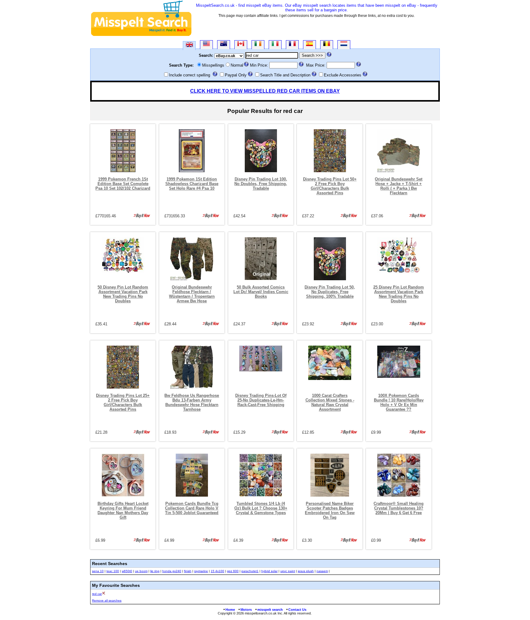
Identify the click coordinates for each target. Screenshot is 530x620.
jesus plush (306, 571)
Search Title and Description (285, 75)
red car (97, 593)
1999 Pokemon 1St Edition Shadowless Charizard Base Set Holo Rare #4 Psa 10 (191, 184)
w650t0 (127, 571)
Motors (246, 609)
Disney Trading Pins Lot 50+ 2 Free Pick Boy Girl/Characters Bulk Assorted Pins (330, 186)
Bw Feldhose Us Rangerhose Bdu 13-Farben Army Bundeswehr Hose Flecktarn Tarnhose (191, 402)
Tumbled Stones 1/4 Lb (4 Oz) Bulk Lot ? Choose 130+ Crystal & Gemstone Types (260, 508)
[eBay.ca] (240, 44)
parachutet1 (250, 571)
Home (230, 609)
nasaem (322, 571)
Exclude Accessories (342, 75)
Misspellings (213, 65)
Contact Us (297, 609)
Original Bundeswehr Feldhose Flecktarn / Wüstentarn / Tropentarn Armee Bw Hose (192, 294)
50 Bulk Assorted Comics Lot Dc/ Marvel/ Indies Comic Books (260, 292)
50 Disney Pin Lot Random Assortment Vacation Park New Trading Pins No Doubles (123, 294)
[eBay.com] (206, 44)
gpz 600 (233, 571)
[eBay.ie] (258, 44)
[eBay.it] (275, 44)
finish (187, 571)
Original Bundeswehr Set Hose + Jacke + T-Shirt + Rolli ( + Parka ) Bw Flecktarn (398, 186)
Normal (237, 65)
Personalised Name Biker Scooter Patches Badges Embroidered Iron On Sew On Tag (330, 510)
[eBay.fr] (292, 44)
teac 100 (112, 571)
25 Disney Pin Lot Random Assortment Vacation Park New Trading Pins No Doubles (398, 294)
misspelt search (270, 609)
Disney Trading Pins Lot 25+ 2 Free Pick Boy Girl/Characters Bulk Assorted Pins (123, 402)
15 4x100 (217, 571)
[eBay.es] (309, 44)
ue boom (141, 571)
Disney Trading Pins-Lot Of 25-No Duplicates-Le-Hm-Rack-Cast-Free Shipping (260, 400)
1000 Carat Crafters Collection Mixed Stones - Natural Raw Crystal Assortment (329, 402)
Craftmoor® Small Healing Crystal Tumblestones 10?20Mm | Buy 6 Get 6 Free (399, 508)
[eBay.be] (326, 44)
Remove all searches (106, 600)
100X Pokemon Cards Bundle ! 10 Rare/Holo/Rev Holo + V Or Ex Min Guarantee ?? (399, 402)
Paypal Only (236, 75)
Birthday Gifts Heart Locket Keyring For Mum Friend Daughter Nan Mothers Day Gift (123, 510)
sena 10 (98, 571)
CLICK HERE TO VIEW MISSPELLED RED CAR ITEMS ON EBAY (265, 91)
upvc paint (287, 571)
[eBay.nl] (343, 44)
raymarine (201, 571)
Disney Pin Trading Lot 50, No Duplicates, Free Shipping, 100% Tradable (330, 292)
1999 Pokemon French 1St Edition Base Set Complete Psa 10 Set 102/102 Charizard (122, 184)
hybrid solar (269, 571)
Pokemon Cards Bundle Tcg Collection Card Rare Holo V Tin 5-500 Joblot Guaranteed (191, 508)
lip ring (154, 571)
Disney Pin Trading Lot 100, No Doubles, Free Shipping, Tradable (260, 184)
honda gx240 (171, 571)
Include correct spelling (189, 75)
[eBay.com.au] (223, 44)
